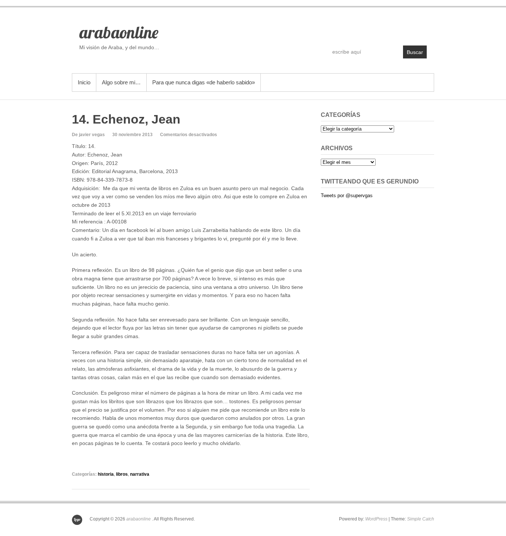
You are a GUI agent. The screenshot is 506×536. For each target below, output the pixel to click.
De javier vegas (88, 134)
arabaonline (118, 32)
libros (122, 474)
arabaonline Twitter (405, 28)
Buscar (415, 52)
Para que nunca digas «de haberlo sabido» (203, 82)
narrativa (139, 474)
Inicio (84, 82)
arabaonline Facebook (389, 28)
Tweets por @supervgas (347, 195)
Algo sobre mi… (121, 82)
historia (106, 474)
